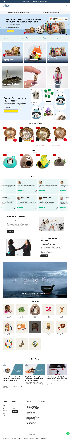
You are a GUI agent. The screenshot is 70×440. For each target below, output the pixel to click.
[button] (35, 280)
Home (14, 9)
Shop (18, 9)
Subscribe (15, 411)
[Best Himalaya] (6, 5)
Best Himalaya (7, 438)
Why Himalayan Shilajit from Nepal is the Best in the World (57, 377)
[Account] (62, 5)
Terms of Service (32, 438)
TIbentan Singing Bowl (35, 123)
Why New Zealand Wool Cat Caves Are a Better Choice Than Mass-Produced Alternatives (12, 379)
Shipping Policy (26, 438)
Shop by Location (54, 9)
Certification (44, 9)
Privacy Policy (14, 438)
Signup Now (44, 255)
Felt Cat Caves (35, 150)
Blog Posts (35, 359)
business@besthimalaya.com (31, 434)
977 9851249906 (34, 431)
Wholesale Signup (32, 9)
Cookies (37, 438)
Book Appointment (24, 9)
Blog (49, 9)
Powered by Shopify (43, 438)
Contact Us (38, 9)
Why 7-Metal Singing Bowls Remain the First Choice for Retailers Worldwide (34, 378)
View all (35, 125)
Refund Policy (19, 438)
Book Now (11, 231)
